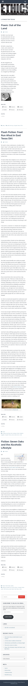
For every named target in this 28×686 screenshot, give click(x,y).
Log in (6, 668)
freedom (21, 433)
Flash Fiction (8, 585)
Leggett (2, 434)
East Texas (8, 433)
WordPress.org (8, 674)
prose (12, 434)
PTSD (21, 125)
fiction (18, 433)
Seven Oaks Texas (15, 589)
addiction (4, 587)
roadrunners (16, 434)
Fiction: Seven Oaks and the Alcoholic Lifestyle (12, 444)
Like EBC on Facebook (10, 627)
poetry (3, 125)
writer (21, 434)
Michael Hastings (17, 387)
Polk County (6, 589)
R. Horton (6, 31)
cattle (8, 125)
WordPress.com (14, 683)
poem (2, 589)
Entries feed (7, 670)
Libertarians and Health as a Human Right (15, 643)
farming (11, 125)
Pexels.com (15, 409)
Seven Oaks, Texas (13, 467)
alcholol (8, 587)
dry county (12, 587)
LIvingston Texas (16, 125)
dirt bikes (4, 433)
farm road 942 (14, 433)
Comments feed (8, 672)
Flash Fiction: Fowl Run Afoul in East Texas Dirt (12, 135)
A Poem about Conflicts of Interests (13, 640)
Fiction (3, 431)
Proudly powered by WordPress (10, 682)
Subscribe (8, 617)
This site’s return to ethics (11, 645)
